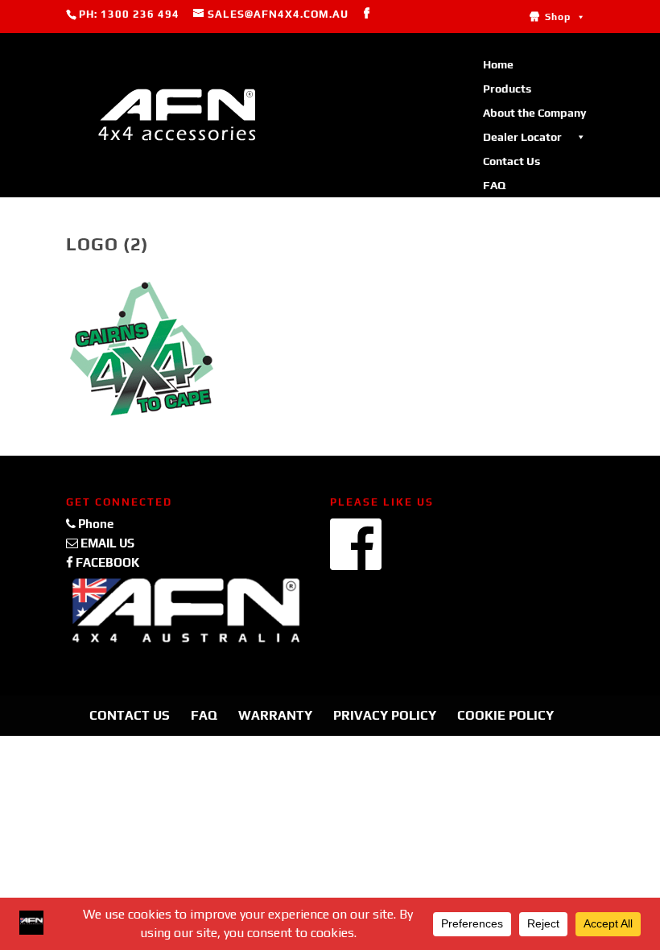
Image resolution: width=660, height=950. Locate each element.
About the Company (534, 112)
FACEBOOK (106, 562)
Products (507, 88)
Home (498, 64)
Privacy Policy (384, 715)
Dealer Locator (522, 136)
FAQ (494, 185)
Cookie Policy (505, 715)
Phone (94, 524)
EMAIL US (106, 543)
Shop (558, 17)
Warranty (275, 715)
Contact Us (511, 161)
